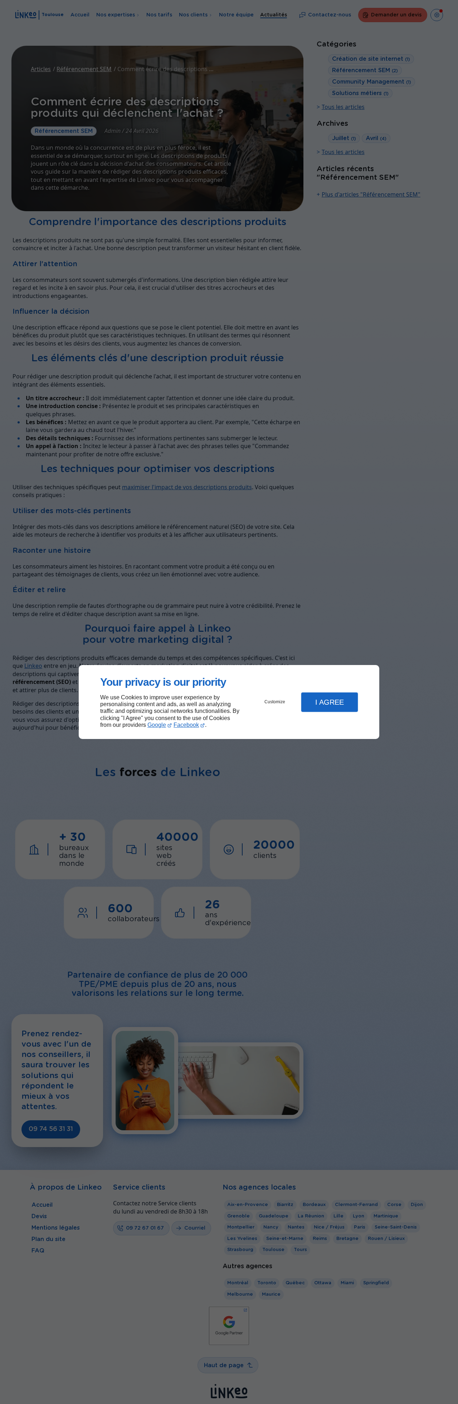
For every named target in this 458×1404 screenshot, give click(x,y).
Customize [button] (274, 701)
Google (156, 725)
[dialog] (229, 702)
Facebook (186, 725)
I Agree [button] (329, 702)
